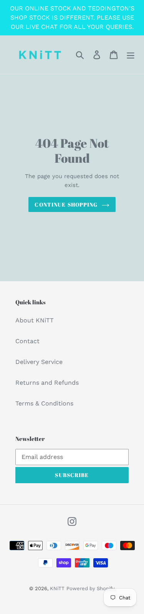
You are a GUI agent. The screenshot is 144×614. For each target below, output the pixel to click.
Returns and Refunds (47, 382)
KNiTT (57, 588)
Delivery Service (39, 361)
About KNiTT (34, 320)
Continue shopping (66, 204)
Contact (27, 341)
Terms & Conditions (44, 403)
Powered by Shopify (90, 588)
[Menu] (130, 54)
